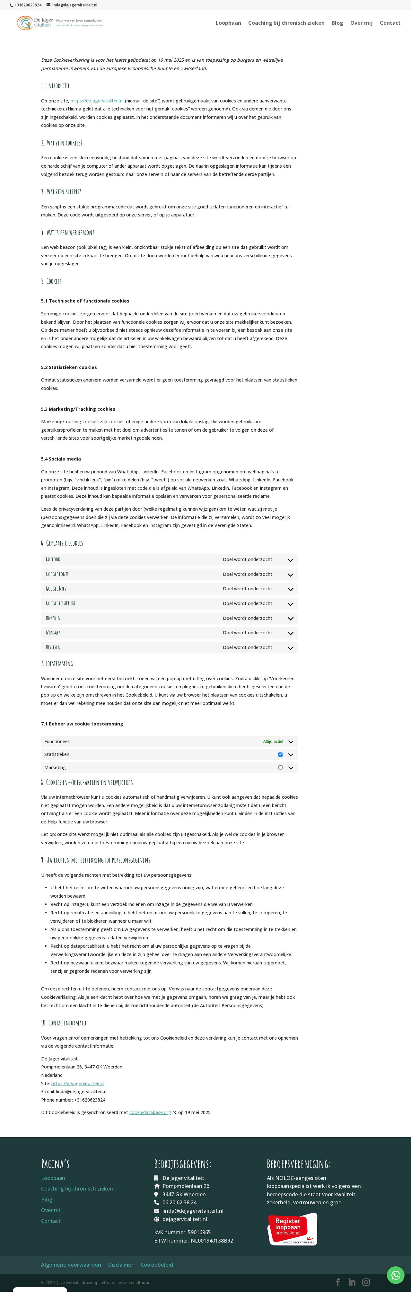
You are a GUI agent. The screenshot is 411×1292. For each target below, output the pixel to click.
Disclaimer (121, 1264)
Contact (390, 23)
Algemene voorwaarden (71, 1264)
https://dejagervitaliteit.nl (97, 101)
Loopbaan (228, 23)
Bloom (144, 1282)
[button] (396, 1275)
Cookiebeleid (157, 1264)
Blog (337, 23)
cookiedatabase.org (150, 1112)
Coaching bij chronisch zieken (286, 23)
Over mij (361, 23)
